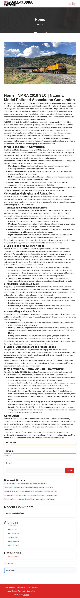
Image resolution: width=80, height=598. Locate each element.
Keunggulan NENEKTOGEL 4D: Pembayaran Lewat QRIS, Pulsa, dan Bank (30, 495)
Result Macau (10, 570)
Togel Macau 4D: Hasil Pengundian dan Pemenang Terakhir (25, 483)
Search (9, 463)
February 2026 (13, 533)
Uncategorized (13, 556)
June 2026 (12, 526)
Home (39, 25)
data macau (8, 563)
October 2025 (13, 545)
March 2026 (12, 529)
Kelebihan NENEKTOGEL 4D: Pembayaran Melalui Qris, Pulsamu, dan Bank (30, 491)
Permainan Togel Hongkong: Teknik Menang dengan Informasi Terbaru (29, 499)
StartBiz (26, 595)
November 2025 (14, 541)
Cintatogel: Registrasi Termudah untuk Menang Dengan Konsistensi (28, 487)
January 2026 (13, 537)
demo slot (8, 456)
